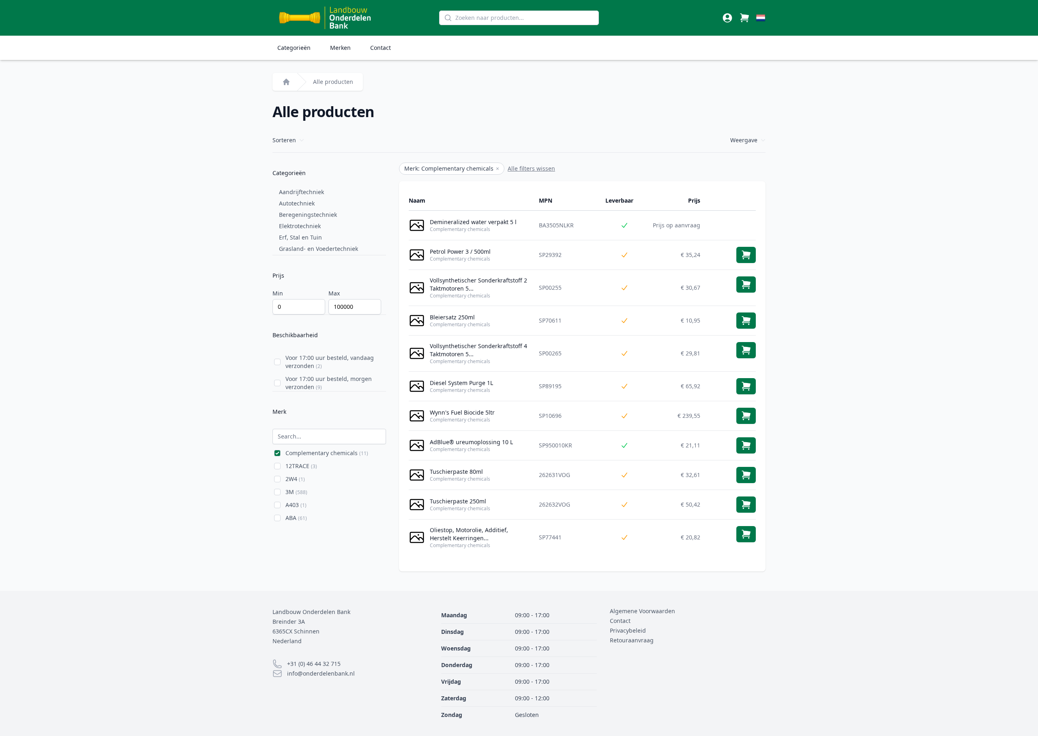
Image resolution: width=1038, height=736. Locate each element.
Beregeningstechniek (308, 214)
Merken (340, 47)
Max (334, 293)
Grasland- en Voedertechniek (318, 248)
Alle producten (333, 82)
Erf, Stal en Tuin (300, 237)
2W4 (295, 479)
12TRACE (301, 466)
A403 (296, 505)
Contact (380, 47)
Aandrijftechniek (301, 192)
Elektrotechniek (300, 226)
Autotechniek (297, 203)
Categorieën (294, 47)
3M (296, 492)
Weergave (743, 140)
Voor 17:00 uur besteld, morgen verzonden (328, 383)
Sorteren (284, 140)
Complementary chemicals (326, 453)
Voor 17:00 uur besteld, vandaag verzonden (329, 362)
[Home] (286, 82)
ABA (296, 518)
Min (277, 293)
